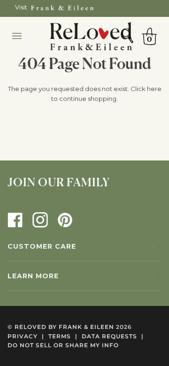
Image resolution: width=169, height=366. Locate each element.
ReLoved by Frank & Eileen (64, 326)
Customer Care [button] (42, 246)
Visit (21, 7)
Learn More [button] (33, 276)
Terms (62, 336)
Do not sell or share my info (63, 345)
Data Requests (113, 336)
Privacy (26, 336)
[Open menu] (26, 36)
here (154, 88)
